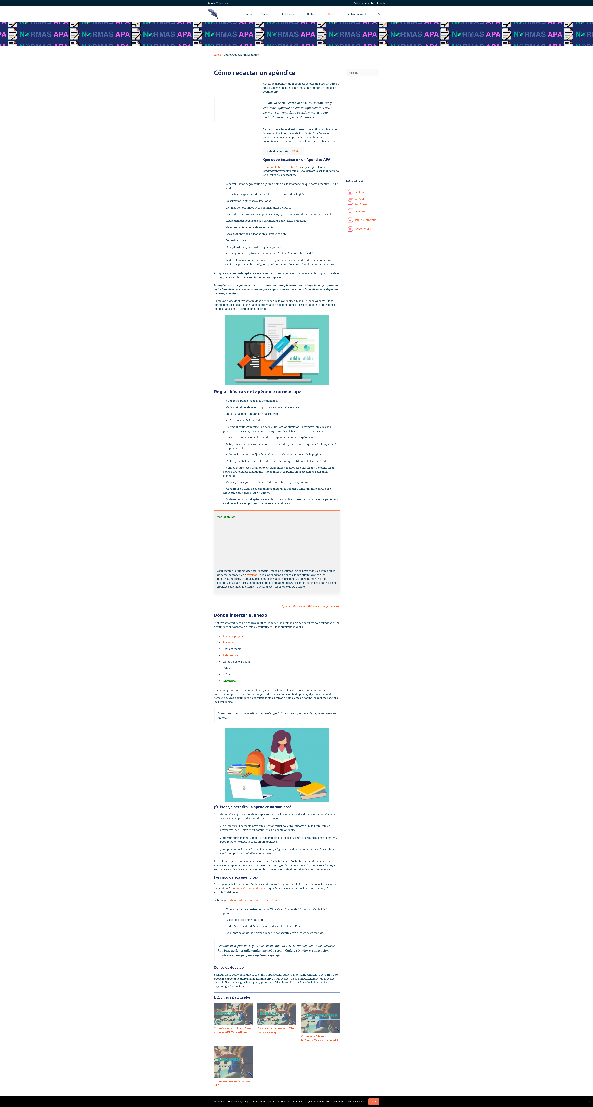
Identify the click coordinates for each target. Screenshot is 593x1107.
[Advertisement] (237, 131)
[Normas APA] (213, 14)
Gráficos (311, 13)
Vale (374, 1101)
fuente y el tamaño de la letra (250, 888)
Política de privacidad (363, 3)
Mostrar (297, 151)
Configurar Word (356, 13)
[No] (589, 1101)
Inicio (249, 13)
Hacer (331, 13)
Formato (265, 13)
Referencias (288, 13)
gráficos (252, 575)
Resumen (229, 642)
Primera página (233, 636)
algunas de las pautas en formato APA (253, 900)
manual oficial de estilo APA (283, 167)
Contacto (381, 3)
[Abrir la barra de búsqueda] (379, 14)
